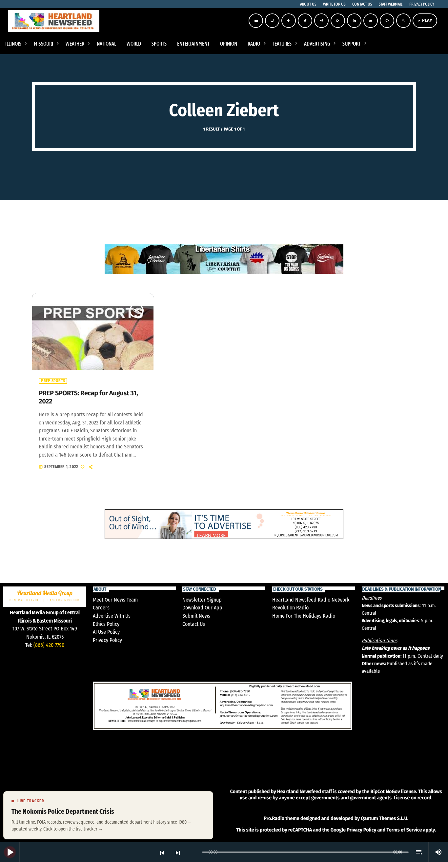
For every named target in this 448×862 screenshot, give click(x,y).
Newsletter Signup (202, 600)
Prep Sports (53, 381)
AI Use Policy (106, 632)
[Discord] (370, 20)
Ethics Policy (106, 624)
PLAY (424, 20)
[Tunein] (288, 20)
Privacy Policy (107, 640)
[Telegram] (321, 20)
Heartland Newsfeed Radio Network (310, 600)
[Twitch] (272, 20)
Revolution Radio (290, 608)
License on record (412, 798)
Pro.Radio (274, 818)
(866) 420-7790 (48, 645)
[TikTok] (305, 20)
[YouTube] (256, 20)
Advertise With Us (112, 616)
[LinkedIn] (354, 20)
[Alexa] (387, 20)
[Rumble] (338, 20)
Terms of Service (404, 830)
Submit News (196, 616)
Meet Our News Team (115, 600)
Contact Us (193, 624)
